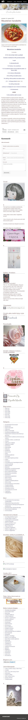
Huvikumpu (7, 622)
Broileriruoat (11, 131)
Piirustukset (8, 474)
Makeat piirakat (8, 465)
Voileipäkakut (8, 492)
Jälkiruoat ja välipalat (10, 442)
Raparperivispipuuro (9, 524)
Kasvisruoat (8, 451)
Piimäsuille (7, 640)
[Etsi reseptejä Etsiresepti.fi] (9, 568)
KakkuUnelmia (8, 623)
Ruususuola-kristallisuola (11, 509)
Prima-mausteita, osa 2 (10, 522)
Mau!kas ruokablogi (9, 635)
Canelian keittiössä (9, 614)
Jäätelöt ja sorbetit (9, 444)
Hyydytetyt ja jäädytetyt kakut (12, 432)
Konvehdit (7, 456)
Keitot (17, 131)
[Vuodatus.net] (6, 716)
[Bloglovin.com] (9, 662)
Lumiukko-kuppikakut (10, 527)
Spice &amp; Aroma (9, 676)
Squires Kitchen (8, 677)
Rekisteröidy (19, 1)
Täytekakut (7, 491)
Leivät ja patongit (9, 464)
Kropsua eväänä (9, 629)
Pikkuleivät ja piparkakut (10, 476)
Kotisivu (13, 157)
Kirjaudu (25, 1)
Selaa (15, 1)
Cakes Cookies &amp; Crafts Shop (13, 668)
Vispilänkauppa (8, 679)
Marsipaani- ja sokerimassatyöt (12, 468)
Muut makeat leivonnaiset (11, 471)
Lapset (6, 459)
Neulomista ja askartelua (11, 473)
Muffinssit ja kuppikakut (10, 470)
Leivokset (7, 461)
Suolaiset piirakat (9, 485)
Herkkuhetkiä (8, 620)
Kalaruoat (7, 448)
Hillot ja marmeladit (9, 430)
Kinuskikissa (8, 655)
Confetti (7, 670)
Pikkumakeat (8, 477)
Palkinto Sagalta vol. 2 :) (10, 529)
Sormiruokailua (8, 510)
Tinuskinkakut (8, 645)
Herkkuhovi (7, 652)
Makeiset (7, 467)
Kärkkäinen (7, 673)
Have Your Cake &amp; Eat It (12, 671)
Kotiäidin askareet (9, 628)
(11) (7, 408)
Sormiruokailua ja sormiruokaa (12, 483)
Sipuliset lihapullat (9, 521)
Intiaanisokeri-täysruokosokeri (12, 503)
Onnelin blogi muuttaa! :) (10, 518)
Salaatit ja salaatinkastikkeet (11, 480)
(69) (7, 410)
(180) (7, 411)
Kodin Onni (7, 654)
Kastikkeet (7, 450)
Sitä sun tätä (8, 482)
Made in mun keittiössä (10, 637)
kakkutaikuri (8, 651)
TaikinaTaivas (8, 641)
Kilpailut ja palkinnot (9, 454)
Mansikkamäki (8, 632)
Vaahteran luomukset (10, 646)
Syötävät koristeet (9, 486)
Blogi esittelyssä (9, 526)
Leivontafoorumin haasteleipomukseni (14, 462)
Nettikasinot (9, 1)
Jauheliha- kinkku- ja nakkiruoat (12, 439)
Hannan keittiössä (9, 619)
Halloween (7, 429)
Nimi (4, 148)
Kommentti (5, 162)
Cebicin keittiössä (9, 616)
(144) (7, 417)
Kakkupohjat (8, 447)
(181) (7, 413)
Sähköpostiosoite (10, 153)
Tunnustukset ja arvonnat (11, 489)
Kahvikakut (7, 445)
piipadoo (7, 648)
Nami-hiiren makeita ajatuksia (12, 638)
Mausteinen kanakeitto (11, 21)
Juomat (7, 441)
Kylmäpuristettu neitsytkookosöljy (13, 507)
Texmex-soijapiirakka (10, 530)
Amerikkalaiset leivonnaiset (11, 424)
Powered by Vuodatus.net (21, 718)
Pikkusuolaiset (8, 479)
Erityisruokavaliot (9, 427)
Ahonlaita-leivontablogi (10, 610)
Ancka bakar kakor (9, 611)
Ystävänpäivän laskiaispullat (11, 519)
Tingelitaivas (8, 643)
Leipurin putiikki (8, 674)
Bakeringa (7, 613)
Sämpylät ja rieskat (9, 488)
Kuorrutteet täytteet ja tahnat (11, 458)
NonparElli (7, 634)
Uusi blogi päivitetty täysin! (11, 516)
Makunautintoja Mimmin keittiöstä (13, 631)
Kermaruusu (8, 625)
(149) (7, 416)
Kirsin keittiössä (8, 626)
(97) (7, 414)
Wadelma (7, 649)
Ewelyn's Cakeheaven (10, 617)
